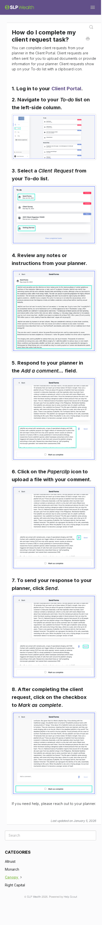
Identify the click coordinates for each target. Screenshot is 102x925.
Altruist (10, 861)
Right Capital (15, 885)
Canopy (12, 877)
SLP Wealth (34, 896)
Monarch (12, 869)
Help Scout (70, 896)
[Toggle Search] (91, 25)
